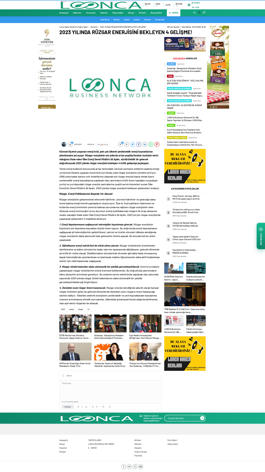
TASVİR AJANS (94, 440)
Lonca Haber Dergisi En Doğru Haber (73, 27)
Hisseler (137, 19)
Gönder (67, 406)
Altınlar (127, 19)
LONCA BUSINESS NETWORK (101, 444)
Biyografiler (156, 12)
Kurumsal (90, 12)
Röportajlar (117, 12)
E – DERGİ (173, 12)
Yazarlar (104, 12)
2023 (79, 163)
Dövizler (116, 19)
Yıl (88, 309)
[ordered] (93, 406)
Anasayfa (63, 12)
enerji (71, 309)
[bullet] (97, 406)
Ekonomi (94, 27)
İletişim (142, 12)
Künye (131, 12)
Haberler (77, 12)
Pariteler (147, 19)
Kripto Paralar (140, 451)
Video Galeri (172, 444)
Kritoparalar (160, 19)
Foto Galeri (172, 440)
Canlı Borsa (104, 19)
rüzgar (80, 309)
